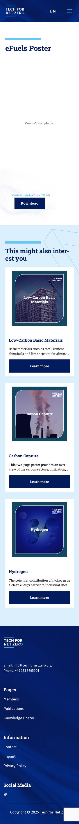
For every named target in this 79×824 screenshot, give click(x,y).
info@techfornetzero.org (33, 665)
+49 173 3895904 (27, 670)
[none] (54, 11)
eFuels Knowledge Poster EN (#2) (31, 195)
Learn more (41, 368)
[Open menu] (70, 11)
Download (30, 203)
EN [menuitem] (53, 11)
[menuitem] (54, 11)
